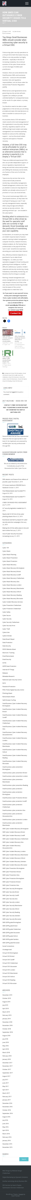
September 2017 (7, 1073)
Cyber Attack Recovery (9, 565)
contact (13, 310)
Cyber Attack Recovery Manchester (13, 588)
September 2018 (7, 1032)
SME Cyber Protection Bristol (11, 882)
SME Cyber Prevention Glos (10, 875)
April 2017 (5, 1090)
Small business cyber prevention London (15, 776)
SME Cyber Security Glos (10, 899)
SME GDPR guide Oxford (10, 936)
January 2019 (6, 1019)
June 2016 (5, 1124)
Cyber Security (17, 31)
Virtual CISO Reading (7, 381)
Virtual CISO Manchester (11, 379)
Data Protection (7, 642)
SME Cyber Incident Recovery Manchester (15, 855)
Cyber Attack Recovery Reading (12, 595)
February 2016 (6, 1137)
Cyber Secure (6, 615)
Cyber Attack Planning (9, 554)
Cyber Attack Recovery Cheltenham (13, 578)
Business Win (23, 1181)
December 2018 (7, 1022)
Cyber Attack (6, 551)
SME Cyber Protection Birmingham (13, 878)
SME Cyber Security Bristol (10, 892)
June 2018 (5, 1042)
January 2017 (6, 1100)
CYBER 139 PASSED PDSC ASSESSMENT (14, 502)
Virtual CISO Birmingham (16, 373)
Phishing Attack (7, 693)
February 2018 (6, 1056)
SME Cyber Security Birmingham (12, 888)
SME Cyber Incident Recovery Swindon (14, 861)
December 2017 (7, 1063)
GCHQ (4, 663)
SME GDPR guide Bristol (9, 926)
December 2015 (7, 1144)
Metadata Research (8, 676)
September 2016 (7, 1113)
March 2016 (6, 1134)
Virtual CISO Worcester (17, 381)
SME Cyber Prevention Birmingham (13, 868)
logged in (14, 392)
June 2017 (5, 1083)
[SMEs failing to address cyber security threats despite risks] (7, 353)
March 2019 (6, 1012)
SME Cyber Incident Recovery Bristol (13, 832)
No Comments (7, 33)
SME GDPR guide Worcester (11, 943)
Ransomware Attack (8, 697)
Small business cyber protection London (14, 819)
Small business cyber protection (12, 789)
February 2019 (6, 1015)
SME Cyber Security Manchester (12, 905)
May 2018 (5, 1046)
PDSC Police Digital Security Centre (13, 690)
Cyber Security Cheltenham (10, 622)
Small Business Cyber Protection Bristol (14, 798)
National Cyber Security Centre (12, 680)
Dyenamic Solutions (22, 1177)
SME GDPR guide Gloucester (11, 933)
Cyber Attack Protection (9, 561)
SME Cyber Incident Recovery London (14, 851)
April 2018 (5, 1049)
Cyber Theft (6, 629)
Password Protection (8, 686)
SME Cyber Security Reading (11, 912)
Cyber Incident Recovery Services (12, 602)
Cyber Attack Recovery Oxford (11, 592)
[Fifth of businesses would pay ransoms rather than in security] (20, 332)
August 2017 (6, 1076)
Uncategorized (7, 373)
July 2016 (5, 1120)
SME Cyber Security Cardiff (10, 895)
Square (21, 1194)
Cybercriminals (7, 636)
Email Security (6, 659)
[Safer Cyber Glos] (15, 460)
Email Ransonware (8, 656)
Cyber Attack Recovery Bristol (11, 571)
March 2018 (6, 1052)
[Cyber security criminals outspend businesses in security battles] (7, 332)
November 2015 (7, 1147)
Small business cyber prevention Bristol (14, 773)
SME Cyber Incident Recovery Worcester (14, 865)
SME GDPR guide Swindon (10, 939)
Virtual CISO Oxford (22, 379)
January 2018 (6, 1059)
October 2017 (6, 1069)
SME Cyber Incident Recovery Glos (12, 842)
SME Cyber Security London (11, 902)
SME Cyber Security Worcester (11, 919)
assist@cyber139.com (17, 305)
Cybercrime (6, 632)
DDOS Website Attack (9, 649)
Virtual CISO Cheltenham (10, 963)
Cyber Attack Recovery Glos (10, 581)
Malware (5, 673)
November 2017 (7, 1066)
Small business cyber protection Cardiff (14, 801)
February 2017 (6, 1096)
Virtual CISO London (8, 970)
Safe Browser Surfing (9, 700)
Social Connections (8, 946)
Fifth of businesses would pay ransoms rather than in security (20, 338)
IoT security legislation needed (11, 508)
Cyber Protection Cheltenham (11, 609)
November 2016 (7, 1107)
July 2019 (5, 1005)
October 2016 (6, 1110)
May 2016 (5, 1127)
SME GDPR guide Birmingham (11, 922)
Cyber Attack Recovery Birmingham (13, 568)
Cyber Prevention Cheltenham (11, 605)
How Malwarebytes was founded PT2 (13, 491)
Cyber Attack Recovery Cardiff (11, 575)
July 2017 (5, 1080)
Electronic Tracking (8, 653)
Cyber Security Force (8, 625)
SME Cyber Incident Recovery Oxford (13, 858)
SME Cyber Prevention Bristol (11, 872)
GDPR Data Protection (9, 666)
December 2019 (7, 995)
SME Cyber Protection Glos (10, 885)
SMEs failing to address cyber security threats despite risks (6, 359)
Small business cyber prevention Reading (15, 785)
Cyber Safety (6, 612)
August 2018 (6, 1035)
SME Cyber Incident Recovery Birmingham (15, 829)
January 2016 (6, 1140)
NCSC (4, 683)
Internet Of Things (8, 670)
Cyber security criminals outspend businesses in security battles (7, 338)
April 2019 (5, 1008)
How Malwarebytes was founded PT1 (13, 497)
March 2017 (6, 1093)
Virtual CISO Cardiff (12, 375)
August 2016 (6, 1117)
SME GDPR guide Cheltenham (11, 929)
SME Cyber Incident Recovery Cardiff (13, 835)
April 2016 (5, 1130)
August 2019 (6, 1002)
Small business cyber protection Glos (13, 810)
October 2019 (6, 998)
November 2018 (7, 1025)
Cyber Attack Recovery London (11, 585)
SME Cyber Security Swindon (11, 916)
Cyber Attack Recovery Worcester (12, 598)
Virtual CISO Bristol (8, 956)
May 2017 (5, 1086)
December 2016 (7, 1103)
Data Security (6, 646)
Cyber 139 (5, 548)
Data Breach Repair (8, 639)
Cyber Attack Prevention (10, 558)
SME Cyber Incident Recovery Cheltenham (15, 839)
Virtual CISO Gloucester (13, 377)
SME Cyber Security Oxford (10, 909)
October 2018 (6, 1029)
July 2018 (5, 1039)
